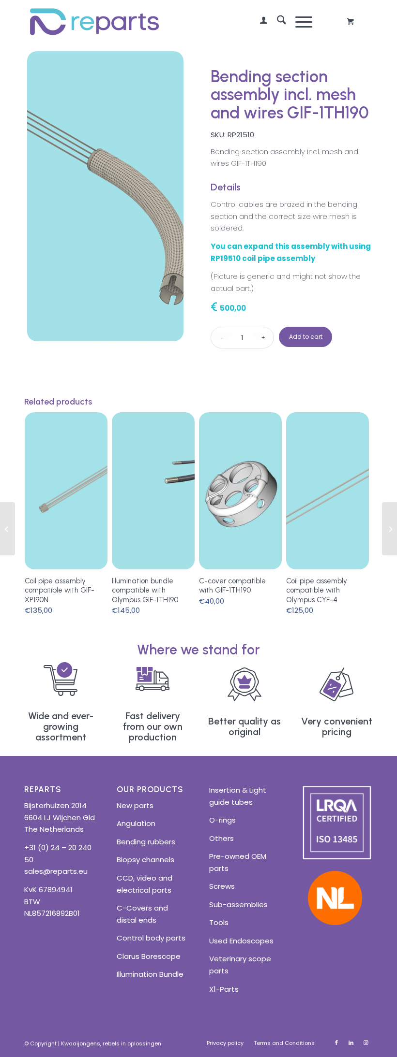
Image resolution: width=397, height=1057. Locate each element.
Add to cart (305, 337)
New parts (135, 805)
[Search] (276, 21)
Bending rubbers (146, 842)
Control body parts (151, 938)
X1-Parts (224, 989)
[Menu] (299, 21)
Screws (222, 886)
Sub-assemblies (238, 904)
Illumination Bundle (150, 974)
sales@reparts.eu (56, 871)
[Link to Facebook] (336, 1042)
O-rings (222, 820)
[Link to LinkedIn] (351, 1042)
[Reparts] (94, 21)
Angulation (136, 823)
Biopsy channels (145, 859)
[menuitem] (258, 21)
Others (221, 838)
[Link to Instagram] (365, 1042)
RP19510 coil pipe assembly (263, 258)
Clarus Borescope (149, 956)
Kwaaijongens (80, 1043)
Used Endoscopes (241, 941)
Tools (219, 922)
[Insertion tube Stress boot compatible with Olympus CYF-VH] (7, 528)
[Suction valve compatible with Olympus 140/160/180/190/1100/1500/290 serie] (389, 528)
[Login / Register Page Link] (258, 21)
